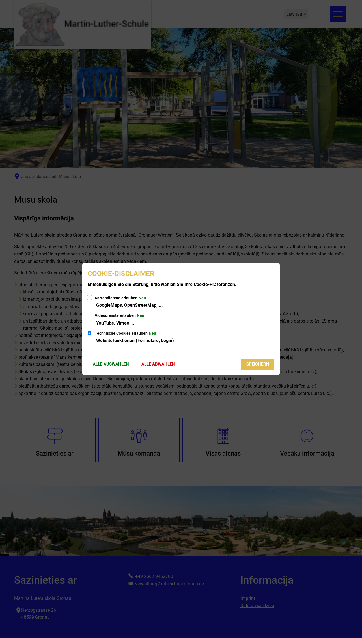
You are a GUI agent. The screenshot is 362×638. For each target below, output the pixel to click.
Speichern (257, 364)
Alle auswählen (111, 364)
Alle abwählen (158, 364)
